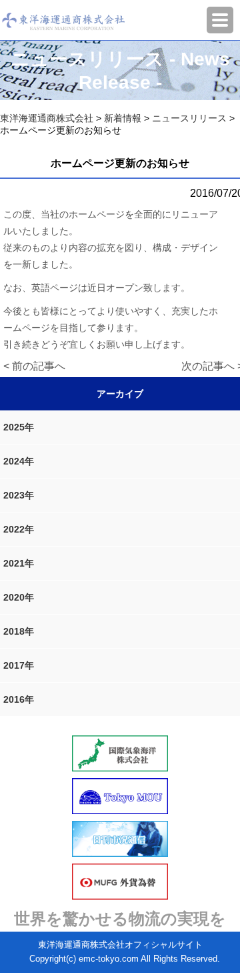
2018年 (18, 631)
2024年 (18, 461)
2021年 (18, 563)
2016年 (18, 699)
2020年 (18, 597)
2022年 (18, 529)
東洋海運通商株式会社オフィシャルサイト (120, 945)
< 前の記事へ (34, 366)
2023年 (18, 495)
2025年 (18, 427)
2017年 (18, 665)
